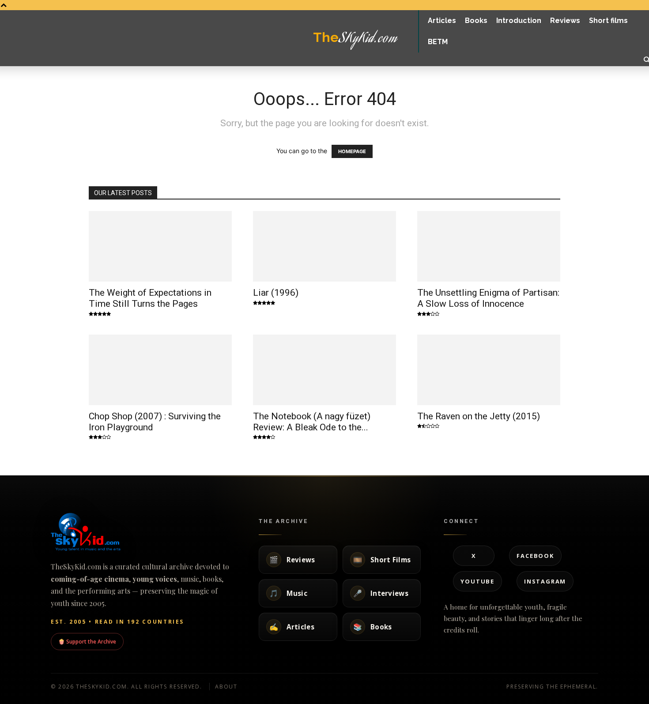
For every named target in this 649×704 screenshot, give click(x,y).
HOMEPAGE (352, 151)
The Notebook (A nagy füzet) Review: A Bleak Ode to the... (311, 422)
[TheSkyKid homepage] (143, 532)
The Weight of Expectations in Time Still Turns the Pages (150, 298)
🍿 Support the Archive (87, 641)
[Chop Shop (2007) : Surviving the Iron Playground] (160, 370)
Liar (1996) (275, 292)
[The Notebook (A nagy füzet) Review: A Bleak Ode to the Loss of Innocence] (324, 370)
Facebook (535, 556)
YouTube (477, 581)
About (226, 686)
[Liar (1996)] (324, 246)
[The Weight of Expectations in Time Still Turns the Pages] (160, 246)
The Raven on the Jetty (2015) (478, 416)
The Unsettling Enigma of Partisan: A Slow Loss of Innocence (488, 298)
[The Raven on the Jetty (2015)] (488, 370)
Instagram (545, 581)
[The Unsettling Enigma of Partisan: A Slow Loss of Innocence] (488, 246)
